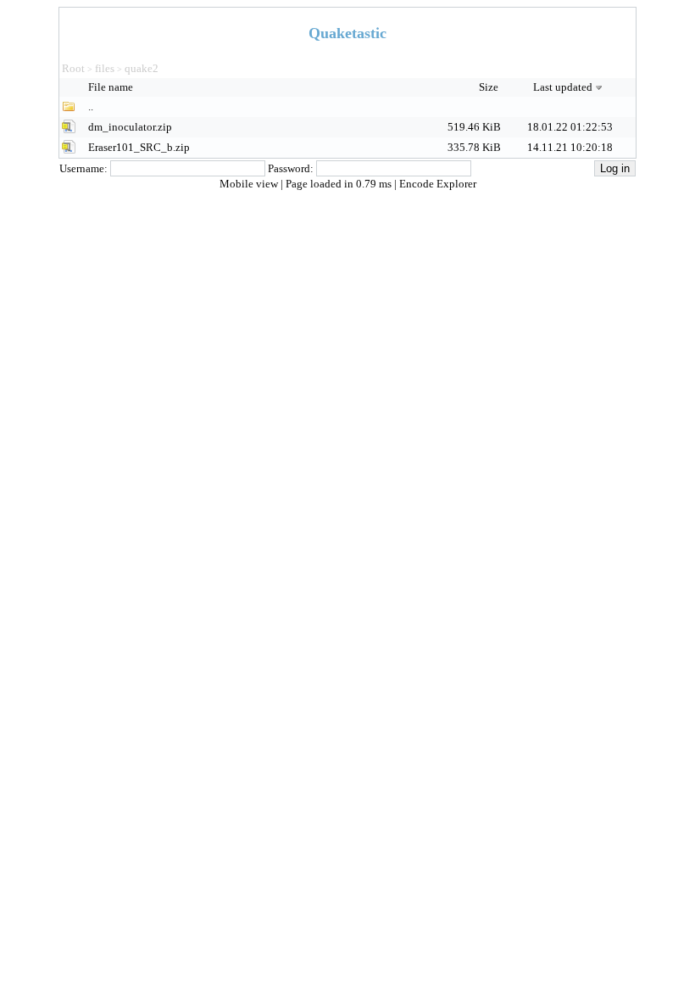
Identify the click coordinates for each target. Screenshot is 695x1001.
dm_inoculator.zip (130, 126)
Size (490, 87)
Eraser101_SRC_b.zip (139, 147)
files (104, 68)
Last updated (562, 87)
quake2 (141, 68)
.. (90, 106)
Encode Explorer (437, 183)
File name (112, 87)
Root (73, 68)
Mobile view (250, 183)
